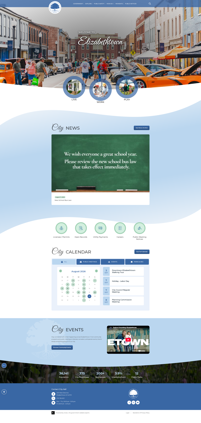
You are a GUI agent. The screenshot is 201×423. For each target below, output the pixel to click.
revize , (66, 413)
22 (95, 292)
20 (84, 292)
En (4, 365)
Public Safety (99, 3)
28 (73, 280)
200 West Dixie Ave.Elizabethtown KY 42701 (64, 394)
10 (67, 288)
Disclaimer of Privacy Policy (141, 413)
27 (84, 296)
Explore (88, 3)
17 (67, 292)
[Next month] (96, 270)
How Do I (110, 3)
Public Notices (130, 3)
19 (78, 292)
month (96, 268)
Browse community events (62, 347)
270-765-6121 (61, 398)
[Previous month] (60, 270)
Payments (119, 3)
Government (78, 3)
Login (127, 413)
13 (84, 288)
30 (84, 280)
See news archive (142, 128)
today (91, 268)
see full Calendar (142, 251)
